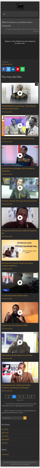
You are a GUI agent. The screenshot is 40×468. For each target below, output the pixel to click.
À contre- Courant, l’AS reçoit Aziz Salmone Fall (19, 201)
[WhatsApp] (22, 69)
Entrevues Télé (7, 64)
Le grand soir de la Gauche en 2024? (15, 325)
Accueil (14, 29)
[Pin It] (18, 69)
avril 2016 (5, 436)
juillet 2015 (5, 439)
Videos (19, 29)
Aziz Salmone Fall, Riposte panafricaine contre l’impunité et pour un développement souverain (19, 405)
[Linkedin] (13, 69)
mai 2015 (5, 443)
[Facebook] (4, 69)
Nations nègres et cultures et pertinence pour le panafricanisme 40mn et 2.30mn (19, 411)
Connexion (5, 454)
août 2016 (5, 433)
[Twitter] (8, 69)
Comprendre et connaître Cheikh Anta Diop (18, 138)
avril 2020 (5, 429)
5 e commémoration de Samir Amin (15, 295)
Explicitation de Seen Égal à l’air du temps (17, 355)
